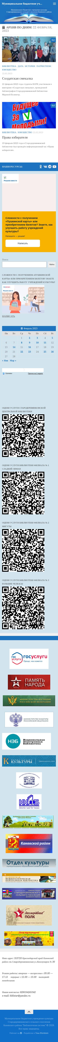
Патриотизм (44, 66)
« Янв (5, 360)
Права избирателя (15, 137)
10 (37, 342)
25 (45, 351)
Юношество (9, 69)
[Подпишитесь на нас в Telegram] (49, 166)
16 (29, 347)
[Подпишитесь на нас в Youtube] (54, 166)
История (30, 66)
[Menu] (54, 3)
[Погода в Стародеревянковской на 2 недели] (35, 373)
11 (45, 342)
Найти (51, 264)
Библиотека (9, 66)
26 (52, 351)
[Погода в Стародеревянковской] (23, 371)
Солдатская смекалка (17, 78)
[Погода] (7, 373)
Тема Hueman (41, 1033)
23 (29, 351)
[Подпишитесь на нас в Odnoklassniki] (40, 166)
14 (14, 347)
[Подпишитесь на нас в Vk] (45, 166)
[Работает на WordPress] (21, 1033)
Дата (20, 66)
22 (21, 351)
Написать (23, 243)
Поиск (5, 259)
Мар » (13, 360)
